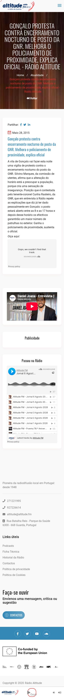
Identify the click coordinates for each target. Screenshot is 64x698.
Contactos (9, 563)
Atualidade (37, 75)
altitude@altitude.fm (19, 514)
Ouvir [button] (33, 692)
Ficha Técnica (11, 551)
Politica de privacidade (16, 569)
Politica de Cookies (14, 575)
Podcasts (8, 545)
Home (20, 75)
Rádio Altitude (33, 683)
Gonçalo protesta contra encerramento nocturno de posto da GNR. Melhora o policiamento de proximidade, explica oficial (32, 146)
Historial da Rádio (13, 557)
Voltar (33, 98)
